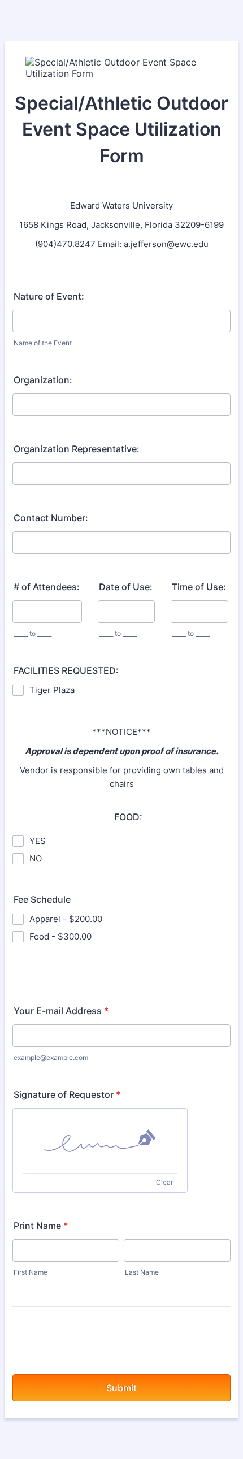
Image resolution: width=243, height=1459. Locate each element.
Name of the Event (43, 343)
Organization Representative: (77, 448)
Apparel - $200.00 (65, 919)
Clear (164, 1182)
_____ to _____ (32, 633)
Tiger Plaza (52, 690)
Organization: (43, 380)
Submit (121, 1387)
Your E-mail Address (61, 1010)
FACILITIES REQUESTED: (66, 670)
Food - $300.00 (60, 936)
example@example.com (51, 1057)
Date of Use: (126, 586)
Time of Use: (199, 586)
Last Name (142, 1272)
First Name (30, 1272)
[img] (100, 1141)
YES (37, 840)
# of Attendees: (47, 586)
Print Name (41, 1225)
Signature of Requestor (67, 1094)
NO (35, 858)
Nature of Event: (49, 296)
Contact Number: (51, 517)
